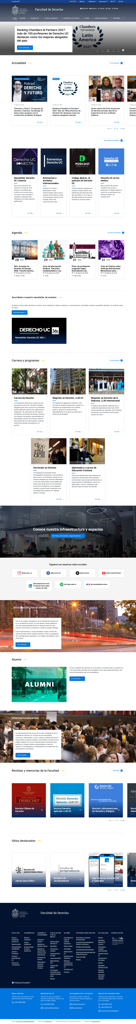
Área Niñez (53, 946)
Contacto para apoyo (78, 1004)
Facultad (24, 18)
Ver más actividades (116, 233)
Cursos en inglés (81, 957)
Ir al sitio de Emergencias (51, 1008)
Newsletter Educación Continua (101, 976)
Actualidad (118, 18)
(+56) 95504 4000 (19, 1002)
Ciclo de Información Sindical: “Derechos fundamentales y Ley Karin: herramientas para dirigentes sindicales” (52, 268)
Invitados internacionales (83, 947)
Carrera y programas (52, 18)
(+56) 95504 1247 (106, 1007)
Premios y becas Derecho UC (16, 958)
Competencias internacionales (85, 949)
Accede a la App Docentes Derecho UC (29, 949)
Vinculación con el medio (72, 18)
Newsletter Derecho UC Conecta (101, 942)
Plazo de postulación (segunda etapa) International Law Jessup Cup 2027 (81, 268)
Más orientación (77, 1008)
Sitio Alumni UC (68, 969)
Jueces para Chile (55, 958)
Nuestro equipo (16, 944)
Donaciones (103, 1)
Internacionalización (102, 18)
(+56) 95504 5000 (48, 1004)
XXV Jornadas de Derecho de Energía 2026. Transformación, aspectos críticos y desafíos (24, 268)
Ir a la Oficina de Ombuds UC (110, 1011)
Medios (83, 1)
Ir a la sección (116, 63)
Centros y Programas (22, 79)
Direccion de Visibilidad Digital (24, 1021)
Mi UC (112, 1)
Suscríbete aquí (19, 312)
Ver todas (117, 770)
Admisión (72, 1)
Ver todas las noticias (113, 140)
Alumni (88, 18)
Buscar (115, 8)
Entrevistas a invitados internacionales (102, 949)
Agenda (100, 963)
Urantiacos (48, 1021)
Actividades (67, 949)
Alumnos (93, 8)
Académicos (36, 18)
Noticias (56, 79)
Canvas (101, 8)
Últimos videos (68, 946)
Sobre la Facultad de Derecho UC (15, 939)
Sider (108, 8)
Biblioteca (92, 1)
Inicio (15, 18)
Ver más (41, 122)
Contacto (66, 972)
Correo (121, 1)
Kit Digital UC (95, 1021)
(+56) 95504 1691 (106, 1004)
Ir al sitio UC (15, 1)
